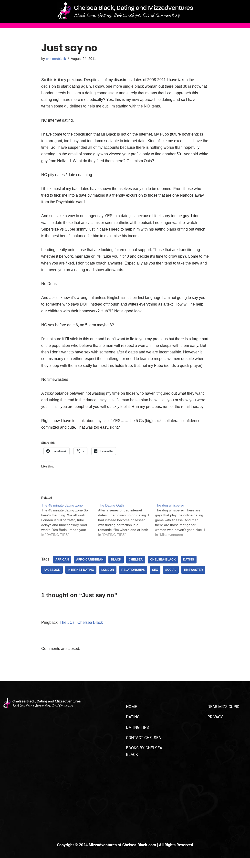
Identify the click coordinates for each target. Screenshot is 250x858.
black (116, 559)
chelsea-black (163, 559)
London (107, 570)
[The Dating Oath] (126, 520)
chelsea (136, 559)
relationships (133, 570)
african (62, 559)
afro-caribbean (90, 559)
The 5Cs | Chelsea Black (81, 622)
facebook (52, 570)
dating (188, 559)
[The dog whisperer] (183, 520)
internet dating (81, 570)
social (170, 570)
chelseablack (56, 59)
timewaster (193, 570)
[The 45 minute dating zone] (69, 520)
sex (155, 570)
